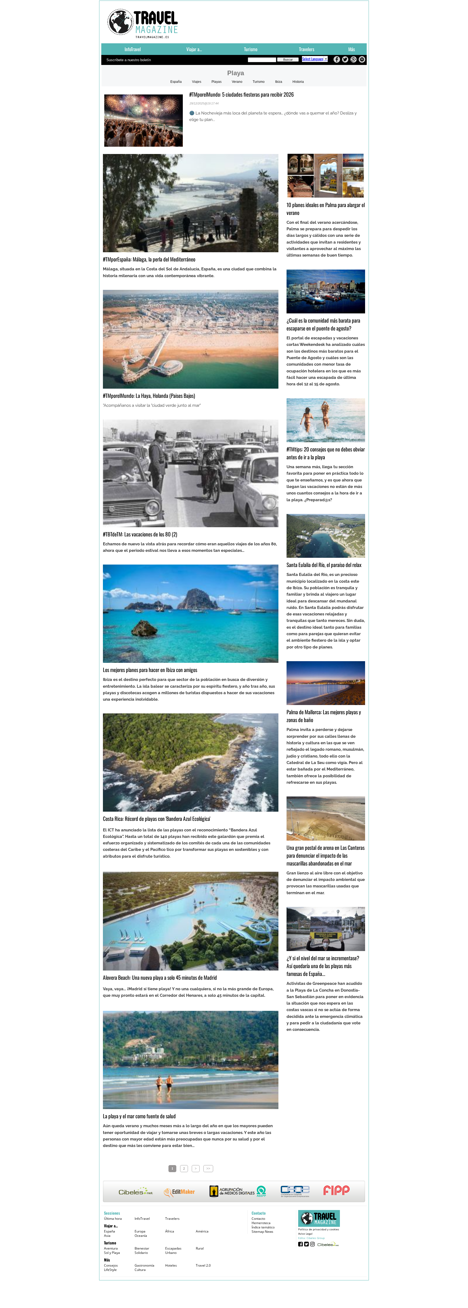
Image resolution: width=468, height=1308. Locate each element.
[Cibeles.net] (234, 1191)
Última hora (113, 1218)
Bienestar (142, 1248)
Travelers (306, 49)
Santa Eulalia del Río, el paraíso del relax (324, 565)
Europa (140, 1231)
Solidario (141, 1252)
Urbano (171, 1252)
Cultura (140, 1269)
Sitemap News (262, 1231)
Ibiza (278, 82)
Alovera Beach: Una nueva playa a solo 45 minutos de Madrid (160, 977)
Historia (298, 82)
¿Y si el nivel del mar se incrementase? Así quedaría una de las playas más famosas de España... (323, 966)
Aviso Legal (305, 1233)
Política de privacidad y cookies (318, 1229)
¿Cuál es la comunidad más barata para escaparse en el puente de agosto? (323, 324)
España (176, 82)
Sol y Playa (112, 1252)
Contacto (258, 1218)
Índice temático (263, 1227)
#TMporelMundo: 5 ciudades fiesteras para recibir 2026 (241, 94)
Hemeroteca (261, 1223)
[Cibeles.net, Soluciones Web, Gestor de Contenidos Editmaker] (327, 1243)
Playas (217, 82)
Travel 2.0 (203, 1265)
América (202, 1231)
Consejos (111, 1265)
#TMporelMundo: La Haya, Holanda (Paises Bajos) (149, 395)
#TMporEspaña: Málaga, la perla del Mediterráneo (149, 259)
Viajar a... (194, 49)
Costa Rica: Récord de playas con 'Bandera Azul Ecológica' (156, 818)
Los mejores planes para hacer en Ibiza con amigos (150, 670)
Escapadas (173, 1248)
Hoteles (171, 1265)
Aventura (111, 1248)
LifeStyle (110, 1269)
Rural (200, 1248)
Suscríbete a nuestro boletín (128, 60)
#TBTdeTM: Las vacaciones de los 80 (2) (140, 534)
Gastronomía (144, 1265)
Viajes (196, 82)
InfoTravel (133, 49)
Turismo (250, 49)
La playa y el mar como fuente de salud (139, 1116)
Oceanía (141, 1235)
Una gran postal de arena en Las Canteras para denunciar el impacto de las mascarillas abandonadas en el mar (326, 855)
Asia (107, 1235)
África (169, 1231)
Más (351, 49)
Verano (237, 82)
